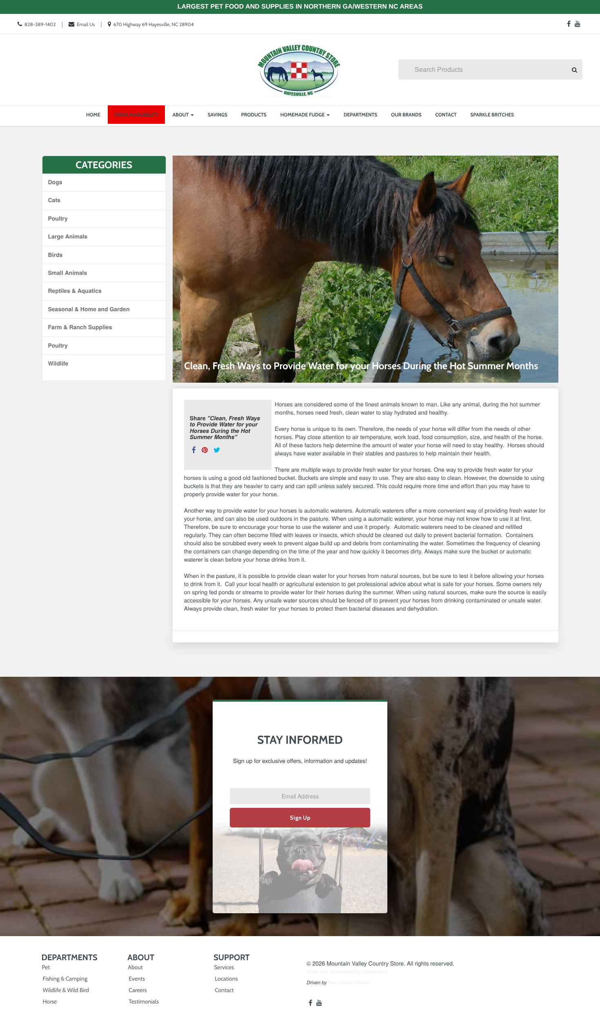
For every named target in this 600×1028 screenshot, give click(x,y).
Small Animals (67, 273)
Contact (446, 114)
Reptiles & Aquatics (75, 291)
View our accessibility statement (347, 971)
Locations (226, 978)
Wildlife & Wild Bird (66, 990)
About (135, 967)
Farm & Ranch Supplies (80, 327)
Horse (50, 1001)
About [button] (181, 114)
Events (137, 978)
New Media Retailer (349, 982)
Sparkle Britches (492, 114)
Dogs (55, 182)
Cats (54, 200)
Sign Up (300, 817)
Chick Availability (136, 114)
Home (93, 114)
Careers (138, 990)
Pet (46, 967)
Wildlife (58, 363)
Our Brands (406, 114)
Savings (217, 114)
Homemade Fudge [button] (303, 114)
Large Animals (68, 236)
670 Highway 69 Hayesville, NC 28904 (153, 24)
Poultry (58, 218)
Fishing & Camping (65, 978)
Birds (55, 255)
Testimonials (144, 1001)
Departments (360, 114)
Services (224, 967)
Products (254, 114)
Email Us (86, 24)
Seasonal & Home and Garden (89, 309)
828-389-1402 (40, 24)
